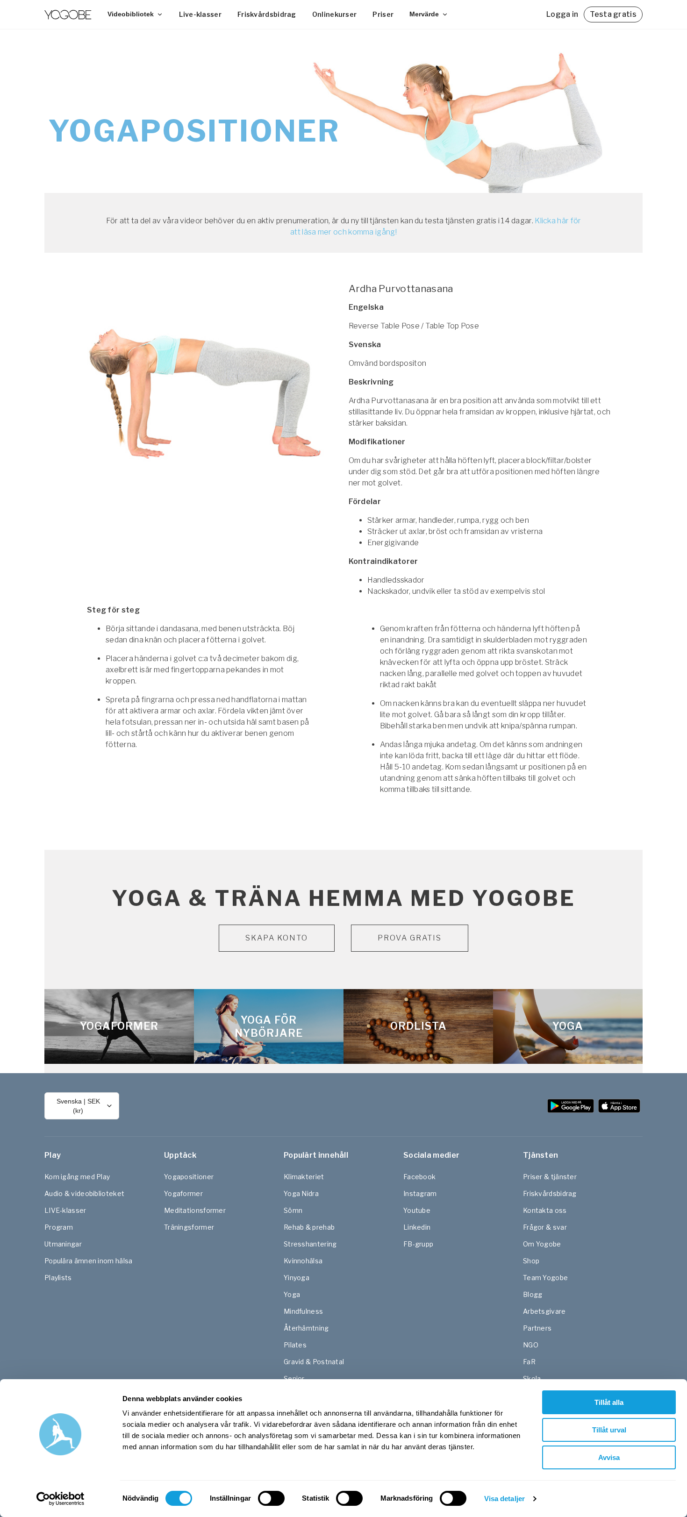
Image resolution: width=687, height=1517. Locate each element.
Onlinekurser (334, 14)
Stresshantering (310, 1244)
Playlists (58, 1278)
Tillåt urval (609, 1430)
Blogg (533, 1294)
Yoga (292, 1294)
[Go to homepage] (67, 14)
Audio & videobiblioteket (84, 1193)
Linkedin (416, 1227)
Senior (294, 1378)
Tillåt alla (608, 1402)
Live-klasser (200, 14)
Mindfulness (303, 1311)
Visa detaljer (504, 1499)
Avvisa (609, 1457)
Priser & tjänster (550, 1177)
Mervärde (424, 14)
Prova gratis (410, 937)
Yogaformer (183, 1193)
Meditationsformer (195, 1210)
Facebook (419, 1177)
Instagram (420, 1193)
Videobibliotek (130, 14)
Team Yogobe (545, 1278)
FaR (529, 1362)
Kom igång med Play (77, 1177)
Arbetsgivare (544, 1311)
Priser (383, 14)
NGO (530, 1345)
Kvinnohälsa (303, 1261)
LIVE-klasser (65, 1210)
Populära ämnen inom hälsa (88, 1261)
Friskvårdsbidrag (266, 14)
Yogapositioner (189, 1177)
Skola (532, 1378)
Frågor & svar (545, 1227)
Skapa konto (276, 937)
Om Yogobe (542, 1244)
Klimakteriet (304, 1177)
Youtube (416, 1210)
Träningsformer (189, 1227)
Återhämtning (306, 1328)
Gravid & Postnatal (314, 1362)
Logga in (562, 14)
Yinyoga (296, 1278)
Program (58, 1227)
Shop (531, 1261)
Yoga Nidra (301, 1193)
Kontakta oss (545, 1210)
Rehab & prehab (309, 1227)
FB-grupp (418, 1244)
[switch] (271, 1498)
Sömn (293, 1210)
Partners (537, 1328)
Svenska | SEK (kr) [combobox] (78, 1105)
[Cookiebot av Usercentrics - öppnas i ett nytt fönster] (60, 1499)
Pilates (295, 1345)
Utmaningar (63, 1244)
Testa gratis (613, 14)
